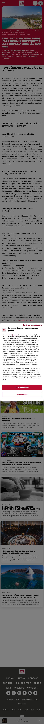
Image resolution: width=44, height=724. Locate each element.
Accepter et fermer (22, 387)
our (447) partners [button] (13, 335)
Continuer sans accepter (32, 325)
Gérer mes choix (22, 394)
